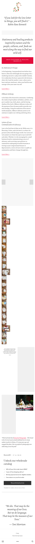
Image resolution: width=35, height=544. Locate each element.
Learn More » (5, 89)
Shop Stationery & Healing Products (17, 60)
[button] (3, 182)
